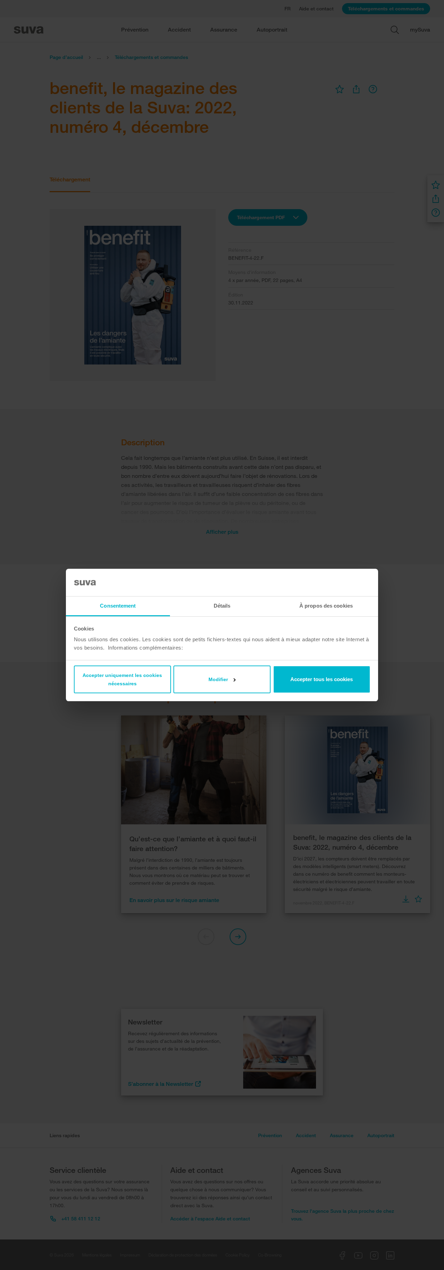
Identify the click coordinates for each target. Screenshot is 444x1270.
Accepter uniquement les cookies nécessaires (122, 679)
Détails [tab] (222, 606)
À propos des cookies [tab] (326, 606)
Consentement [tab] (118, 606)
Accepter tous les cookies (321, 679)
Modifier (218, 679)
